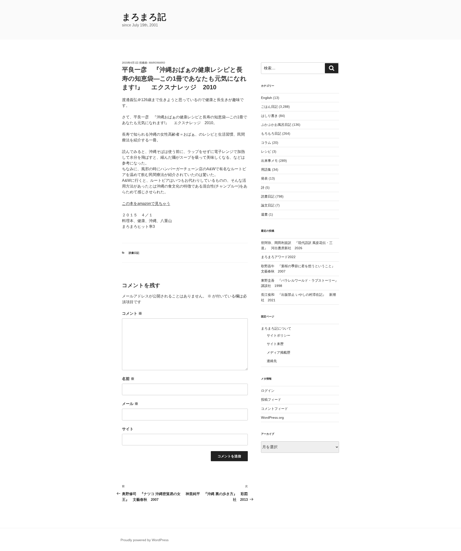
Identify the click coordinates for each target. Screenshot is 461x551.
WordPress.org (272, 417)
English (266, 98)
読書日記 (134, 252)
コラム (266, 143)
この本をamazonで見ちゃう (146, 203)
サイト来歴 (275, 344)
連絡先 (272, 361)
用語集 (266, 169)
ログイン (267, 391)
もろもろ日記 (271, 133)
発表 (264, 178)
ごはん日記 (269, 107)
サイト (127, 429)
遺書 (264, 214)
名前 (128, 379)
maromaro (157, 62)
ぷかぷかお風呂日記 (276, 125)
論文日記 (267, 205)
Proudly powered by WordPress (145, 540)
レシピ (266, 151)
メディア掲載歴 (278, 352)
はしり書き (269, 116)
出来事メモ (269, 161)
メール (130, 404)
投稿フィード (271, 399)
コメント (132, 313)
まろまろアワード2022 (278, 257)
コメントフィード (274, 409)
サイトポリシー (278, 335)
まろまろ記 (144, 17)
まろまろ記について (276, 328)
